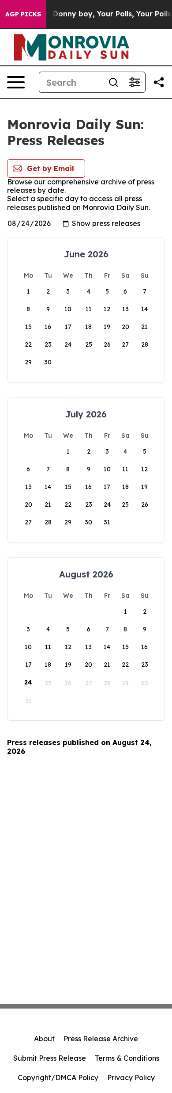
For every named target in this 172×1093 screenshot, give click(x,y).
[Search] (113, 82)
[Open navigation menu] (16, 82)
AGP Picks (23, 14)
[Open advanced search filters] (134, 82)
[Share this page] (159, 82)
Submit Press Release (49, 1058)
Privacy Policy (131, 1077)
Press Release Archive (101, 1038)
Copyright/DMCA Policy (58, 1077)
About (44, 1038)
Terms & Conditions (127, 1058)
